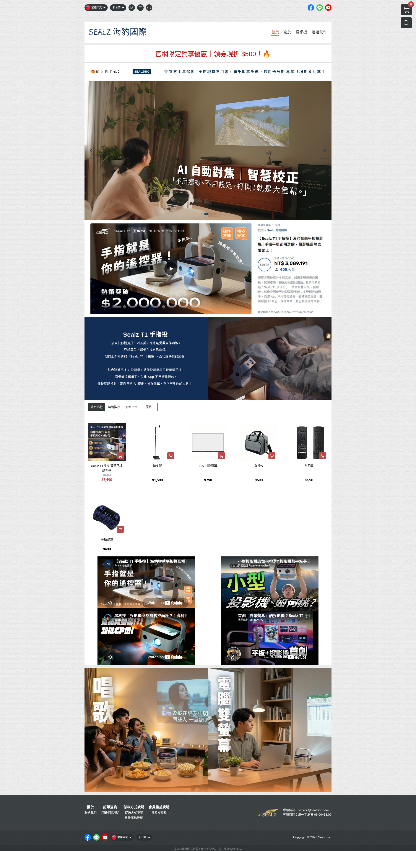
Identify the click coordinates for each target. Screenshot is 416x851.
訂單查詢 (110, 807)
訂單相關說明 (110, 812)
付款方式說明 (134, 807)
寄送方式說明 (134, 812)
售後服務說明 (134, 817)
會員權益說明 (159, 807)
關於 (90, 807)
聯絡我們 (90, 812)
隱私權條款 (159, 812)
